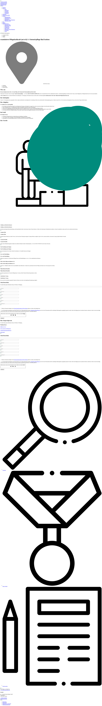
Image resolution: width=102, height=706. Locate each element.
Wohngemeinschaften (6, 15)
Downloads (7, 30)
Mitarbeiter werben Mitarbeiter (10, 19)
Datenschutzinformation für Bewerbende (21, 308)
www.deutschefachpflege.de (5, 690)
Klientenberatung (3, 4)
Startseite (4, 7)
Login (6, 31)
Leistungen (4, 14)
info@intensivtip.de (3, 2)
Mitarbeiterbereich (6, 23)
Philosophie (7, 10)
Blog (3, 21)
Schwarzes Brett (7, 24)
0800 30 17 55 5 (3, 326)
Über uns (4, 8)
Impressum (4, 701)
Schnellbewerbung (3, 3)
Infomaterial (7, 12)
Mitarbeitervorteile (8, 20)
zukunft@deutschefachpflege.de (5, 330)
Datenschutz (5, 702)
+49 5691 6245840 (3, 1)
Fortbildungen (7, 27)
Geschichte (6, 11)
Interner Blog (7, 26)
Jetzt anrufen (2, 332)
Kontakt (4, 22)
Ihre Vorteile (5, 86)
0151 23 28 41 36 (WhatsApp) (5, 328)
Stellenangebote (7, 17)
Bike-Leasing (7, 28)
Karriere (4, 16)
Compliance (7, 13)
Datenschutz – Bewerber (7, 703)
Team (6, 9)
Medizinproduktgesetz (6, 704)
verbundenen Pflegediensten (35, 310)
